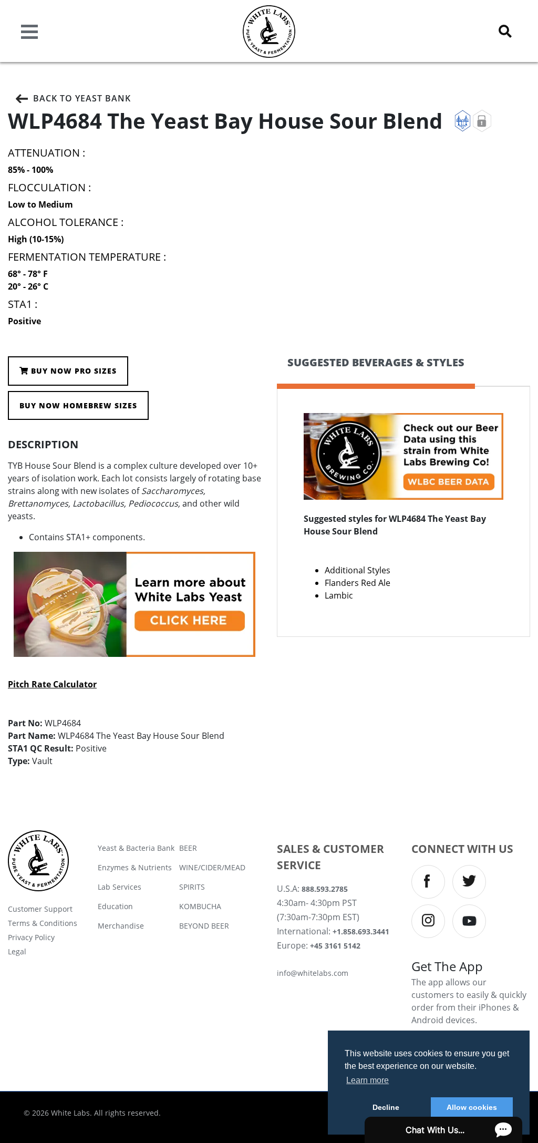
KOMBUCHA (200, 906)
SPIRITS (192, 887)
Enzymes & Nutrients (135, 867)
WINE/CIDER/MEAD (212, 867)
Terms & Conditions (42, 923)
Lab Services (119, 887)
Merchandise (121, 926)
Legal (17, 951)
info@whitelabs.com (312, 973)
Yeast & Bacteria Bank (136, 848)
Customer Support (40, 909)
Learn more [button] (367, 1080)
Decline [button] (386, 1107)
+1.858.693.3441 (361, 931)
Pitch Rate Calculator (52, 684)
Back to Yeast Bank (82, 98)
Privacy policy (31, 937)
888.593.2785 (325, 889)
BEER (188, 848)
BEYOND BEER (204, 926)
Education (115, 906)
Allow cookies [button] (472, 1107)
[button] (505, 31)
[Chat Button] (443, 1130)
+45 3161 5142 (335, 946)
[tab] (376, 371)
